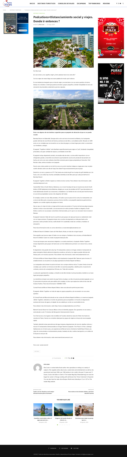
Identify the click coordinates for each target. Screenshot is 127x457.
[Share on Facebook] (68, 358)
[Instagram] (118, 3)
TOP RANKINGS (94, 3)
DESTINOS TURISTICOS (46, 3)
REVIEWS (106, 3)
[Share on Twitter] (69, 358)
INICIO (32, 3)
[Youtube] (120, 3)
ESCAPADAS (81, 3)
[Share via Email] (73, 358)
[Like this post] (66, 358)
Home (4, 10)
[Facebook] (116, 3)
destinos (36, 351)
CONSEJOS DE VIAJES (66, 3)
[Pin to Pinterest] (71, 358)
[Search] (123, 3)
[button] (35, 414)
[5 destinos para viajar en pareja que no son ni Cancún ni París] (84, 409)
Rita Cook (41, 24)
